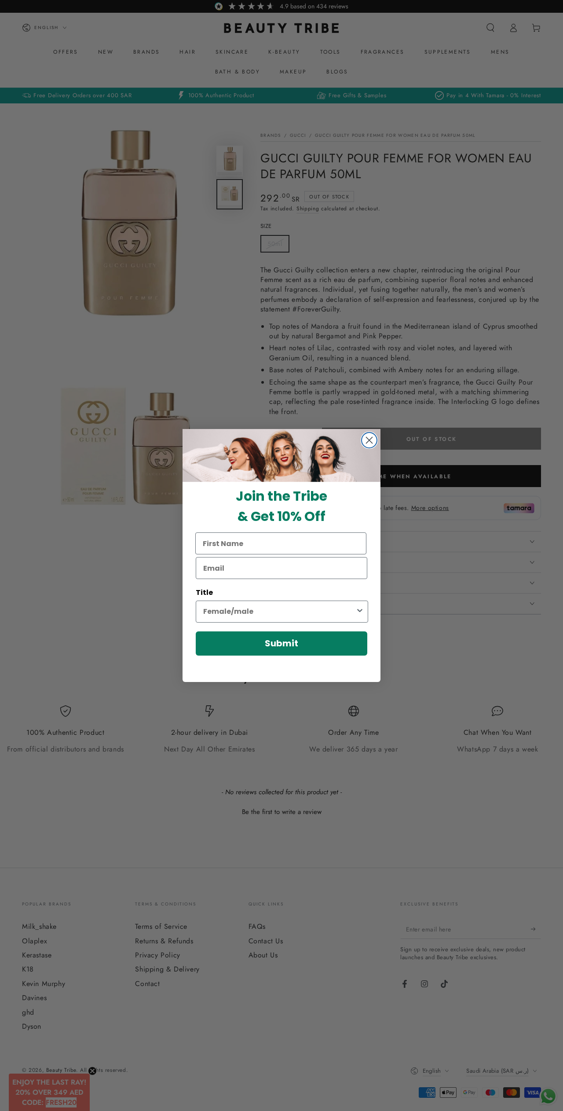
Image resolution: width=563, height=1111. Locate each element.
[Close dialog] (369, 440)
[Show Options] (359, 611)
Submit (281, 643)
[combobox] (279, 611)
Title (204, 592)
